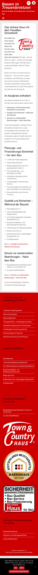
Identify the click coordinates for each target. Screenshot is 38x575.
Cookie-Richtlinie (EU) (10, 539)
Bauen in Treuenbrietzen (18, 550)
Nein (21, 568)
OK (16, 568)
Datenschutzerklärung (10, 531)
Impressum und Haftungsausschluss (14, 535)
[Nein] (35, 567)
